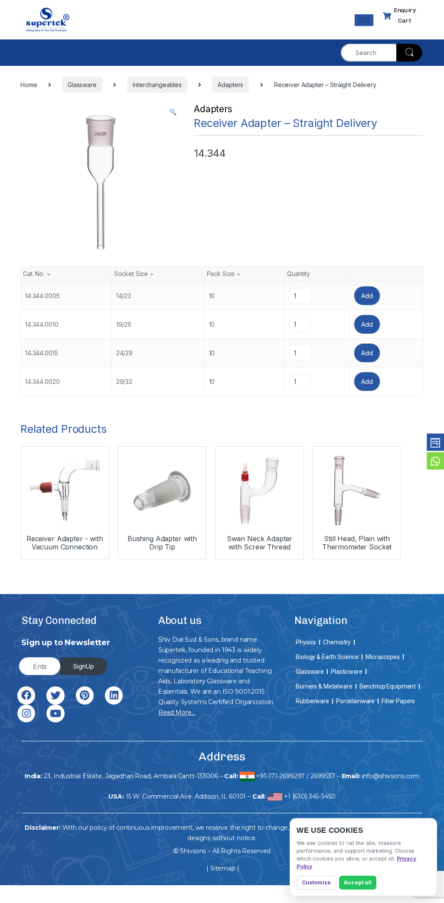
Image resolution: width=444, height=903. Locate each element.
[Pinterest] (85, 695)
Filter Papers (398, 701)
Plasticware (346, 671)
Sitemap (222, 868)
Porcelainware (355, 701)
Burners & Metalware (324, 686)
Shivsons (193, 851)
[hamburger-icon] (364, 20)
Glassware (310, 671)
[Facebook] (26, 695)
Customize (316, 882)
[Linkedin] (114, 695)
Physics (306, 642)
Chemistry (337, 642)
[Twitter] (55, 695)
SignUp (83, 666)
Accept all (358, 882)
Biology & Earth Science (327, 656)
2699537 (322, 776)
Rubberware (312, 701)
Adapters (213, 109)
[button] (172, 112)
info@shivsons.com (391, 776)
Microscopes (382, 656)
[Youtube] (55, 713)
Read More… (177, 712)
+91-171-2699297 (280, 776)
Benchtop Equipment (387, 686)
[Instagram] (26, 713)
